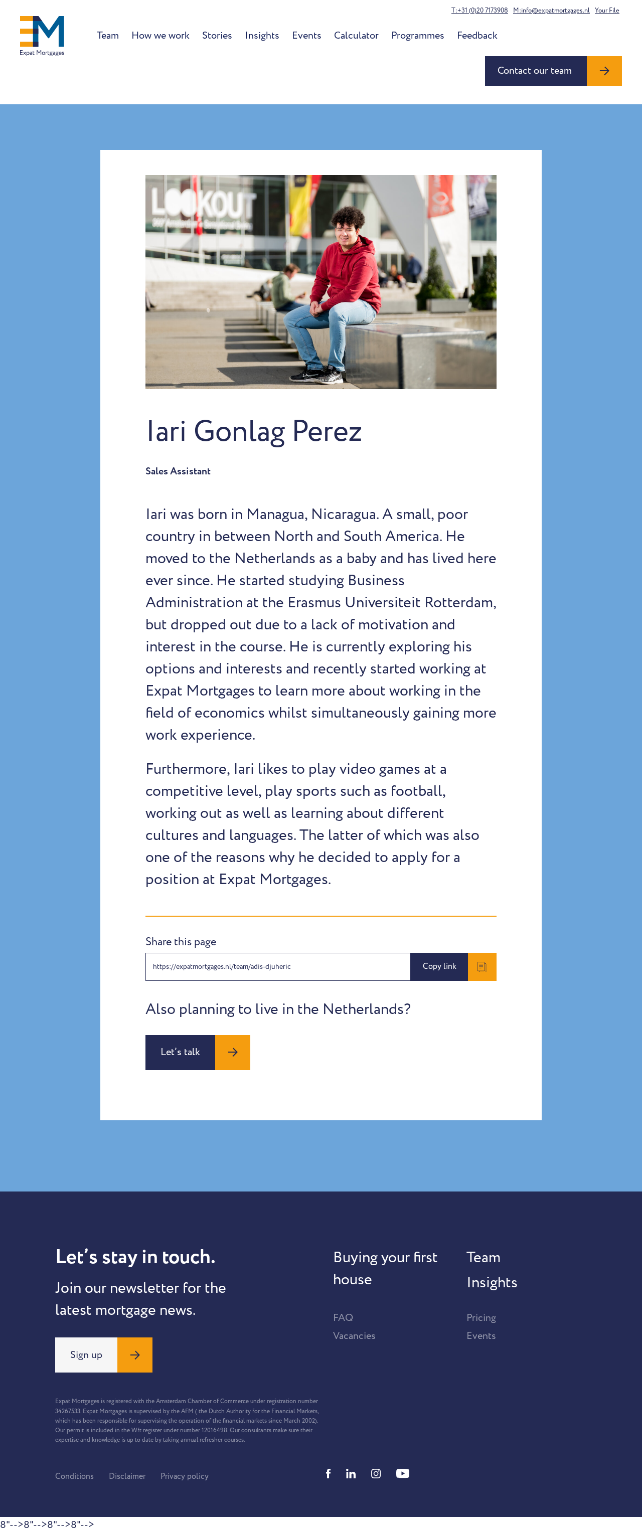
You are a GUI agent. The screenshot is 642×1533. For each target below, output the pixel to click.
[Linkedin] (351, 1473)
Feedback (477, 36)
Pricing (481, 1318)
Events (307, 36)
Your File (607, 10)
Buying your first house (385, 1268)
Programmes (417, 36)
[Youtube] (402, 1473)
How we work (160, 36)
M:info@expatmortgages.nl (551, 10)
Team (108, 36)
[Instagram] (376, 1473)
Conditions (74, 1476)
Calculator (356, 36)
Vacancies (354, 1336)
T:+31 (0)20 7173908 (479, 10)
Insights (262, 36)
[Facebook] (328, 1473)
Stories (217, 36)
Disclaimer (127, 1476)
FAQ (343, 1318)
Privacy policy (184, 1476)
